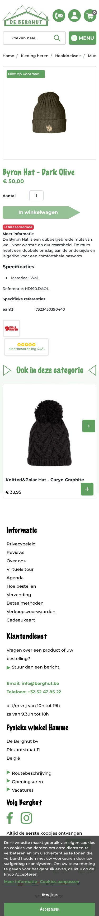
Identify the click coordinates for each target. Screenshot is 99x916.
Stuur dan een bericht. (36, 667)
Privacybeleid (21, 543)
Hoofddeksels (68, 55)
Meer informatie (20, 881)
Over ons (16, 560)
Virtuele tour (20, 569)
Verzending (19, 594)
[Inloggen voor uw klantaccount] (74, 15)
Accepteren (49, 909)
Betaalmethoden (25, 603)
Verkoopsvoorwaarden (31, 611)
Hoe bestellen (21, 586)
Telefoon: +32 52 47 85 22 (34, 691)
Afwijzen (50, 894)
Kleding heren (35, 55)
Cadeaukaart (21, 620)
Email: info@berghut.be (33, 683)
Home (8, 55)
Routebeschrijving (31, 773)
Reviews (15, 552)
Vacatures (23, 790)
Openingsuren (27, 781)
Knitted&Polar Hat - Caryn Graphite (45, 479)
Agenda (15, 577)
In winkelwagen (38, 212)
